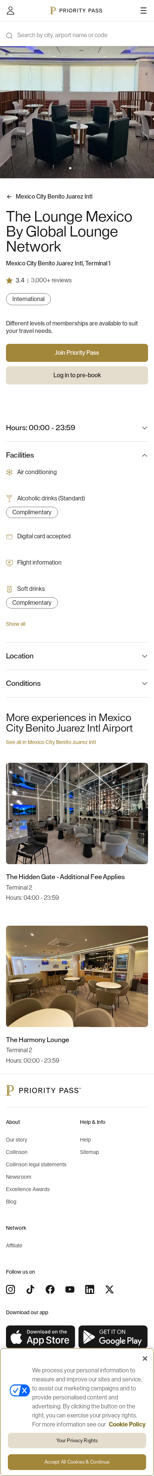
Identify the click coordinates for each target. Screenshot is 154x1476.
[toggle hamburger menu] (143, 10)
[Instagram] (10, 1289)
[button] (70, 168)
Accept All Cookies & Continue (77, 1461)
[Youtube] (69, 1289)
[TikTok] (30, 1289)
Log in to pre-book (77, 375)
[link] (41, 1337)
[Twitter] (109, 1289)
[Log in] (10, 10)
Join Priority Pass (77, 353)
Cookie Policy (127, 1425)
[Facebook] (50, 1289)
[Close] (145, 1358)
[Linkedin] (89, 1289)
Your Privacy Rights (77, 1440)
